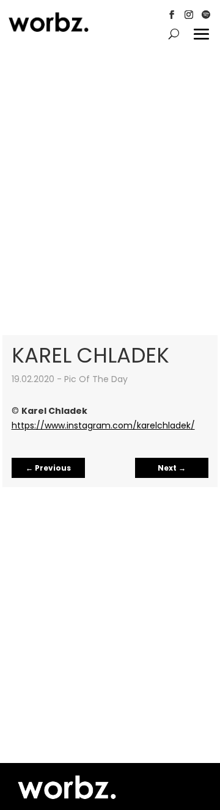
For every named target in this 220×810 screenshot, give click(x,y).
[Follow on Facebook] (171, 14)
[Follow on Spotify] (206, 14)
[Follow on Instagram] (188, 14)
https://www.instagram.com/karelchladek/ (103, 425)
